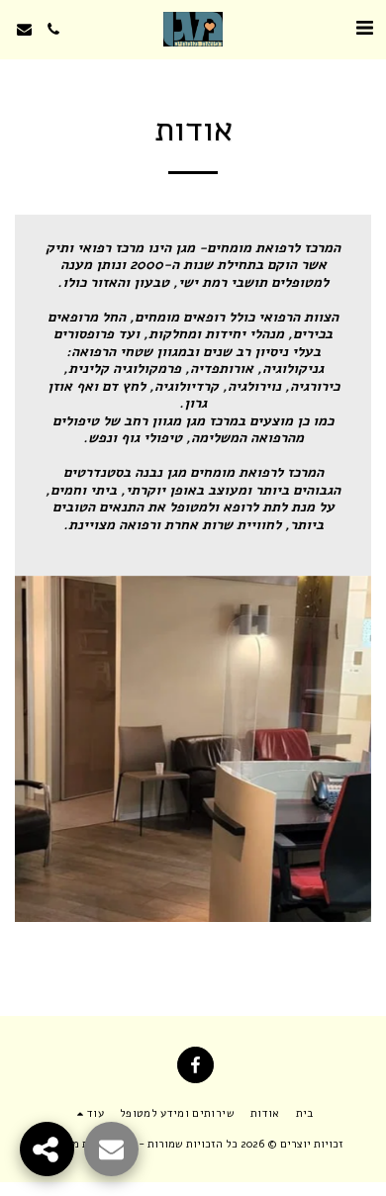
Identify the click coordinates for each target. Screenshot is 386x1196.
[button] (364, 28)
